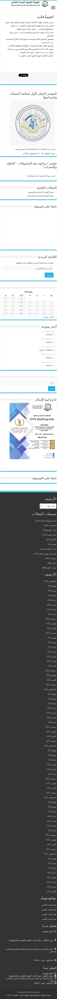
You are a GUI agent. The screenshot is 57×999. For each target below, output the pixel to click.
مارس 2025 (51, 656)
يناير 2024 (52, 722)
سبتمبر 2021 (51, 849)
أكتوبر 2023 (51, 736)
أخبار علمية (51, 535)
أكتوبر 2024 (51, 680)
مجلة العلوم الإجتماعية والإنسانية (40, 196)
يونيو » (45, 317)
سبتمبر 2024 (51, 684)
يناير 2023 (52, 774)
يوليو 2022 (52, 802)
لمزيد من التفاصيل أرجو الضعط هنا (41, 176)
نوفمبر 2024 (51, 675)
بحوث (54, 544)
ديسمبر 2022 (50, 778)
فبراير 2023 (51, 769)
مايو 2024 (52, 703)
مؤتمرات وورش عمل (47, 553)
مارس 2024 (51, 713)
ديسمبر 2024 (50, 670)
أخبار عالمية (51, 530)
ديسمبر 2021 (50, 835)
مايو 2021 (52, 868)
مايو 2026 (52, 595)
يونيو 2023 (52, 755)
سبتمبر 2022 (51, 793)
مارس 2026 (51, 605)
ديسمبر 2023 (50, 727)
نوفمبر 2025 (51, 623)
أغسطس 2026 (50, 581)
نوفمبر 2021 (51, 840)
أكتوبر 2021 (51, 844)
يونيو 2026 (52, 590)
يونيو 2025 (52, 642)
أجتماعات (52, 525)
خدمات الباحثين (50, 549)
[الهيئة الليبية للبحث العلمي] (28, 3)
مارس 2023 (51, 764)
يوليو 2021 (52, 858)
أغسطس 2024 (50, 689)
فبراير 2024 (51, 717)
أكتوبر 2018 (51, 891)
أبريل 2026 (51, 600)
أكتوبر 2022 (51, 788)
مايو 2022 (52, 811)
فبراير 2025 (51, 661)
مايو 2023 (52, 760)
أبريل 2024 (51, 708)
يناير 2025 (52, 666)
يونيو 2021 (52, 863)
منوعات (53, 558)
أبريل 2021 (51, 872)
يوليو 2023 (52, 750)
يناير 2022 (52, 830)
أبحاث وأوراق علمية (48, 521)
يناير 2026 (52, 614)
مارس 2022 (51, 821)
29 (21, 313)
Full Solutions (34, 992)
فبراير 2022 (51, 825)
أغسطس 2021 (50, 854)
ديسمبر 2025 (50, 619)
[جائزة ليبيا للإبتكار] (32, 431)
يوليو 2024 (52, 694)
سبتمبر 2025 (51, 633)
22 (21, 310)
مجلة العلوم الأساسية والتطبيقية (41, 192)
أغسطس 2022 (50, 797)
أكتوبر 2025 (51, 628)
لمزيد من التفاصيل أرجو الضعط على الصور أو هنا (35, 149)
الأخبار (53, 539)
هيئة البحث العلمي (48, 905)
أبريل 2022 (51, 816)
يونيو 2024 (52, 699)
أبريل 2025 (51, 652)
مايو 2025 (52, 647)
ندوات (53, 563)
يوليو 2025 (52, 637)
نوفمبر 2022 (51, 783)
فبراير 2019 (51, 887)
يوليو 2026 (52, 586)
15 (21, 306)
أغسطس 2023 (50, 746)
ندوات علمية (51, 568)
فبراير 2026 (51, 609)
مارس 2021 (51, 877)
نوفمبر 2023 (51, 731)
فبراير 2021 (51, 882)
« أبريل (52, 317)
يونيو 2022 (52, 807)
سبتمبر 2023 (51, 741)
